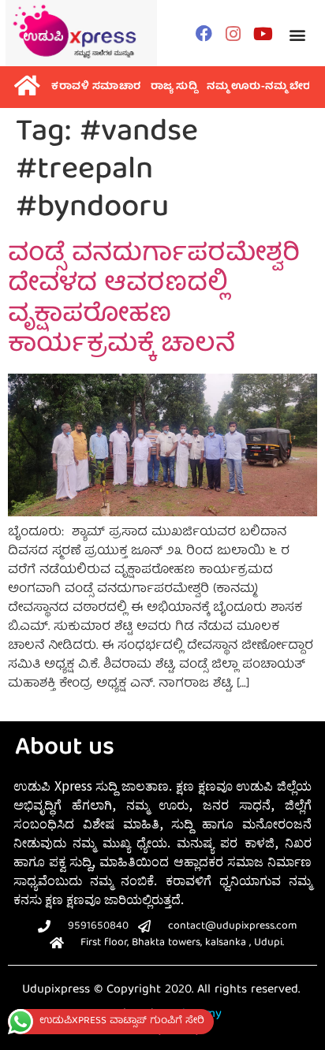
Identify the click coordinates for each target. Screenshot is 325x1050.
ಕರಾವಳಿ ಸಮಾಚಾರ (96, 87)
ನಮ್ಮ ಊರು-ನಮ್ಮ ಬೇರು (261, 87)
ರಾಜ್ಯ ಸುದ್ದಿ (174, 87)
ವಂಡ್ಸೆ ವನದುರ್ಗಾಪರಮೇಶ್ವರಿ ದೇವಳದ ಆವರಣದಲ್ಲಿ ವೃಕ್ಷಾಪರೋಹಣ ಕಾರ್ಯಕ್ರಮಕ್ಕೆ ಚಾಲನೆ (154, 300)
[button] (297, 35)
